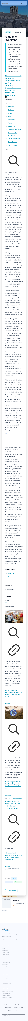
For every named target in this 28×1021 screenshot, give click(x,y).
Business (11, 110)
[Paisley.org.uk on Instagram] (9, 939)
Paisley (10, 123)
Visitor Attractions (6, 962)
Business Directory (6, 993)
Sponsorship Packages (7, 991)
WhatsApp (17, 882)
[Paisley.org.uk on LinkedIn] (19, 939)
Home (3, 948)
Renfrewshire (12, 145)
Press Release (12, 142)
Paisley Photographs (14, 129)
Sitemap (18, 1010)
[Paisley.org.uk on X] (6, 939)
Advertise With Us (6, 995)
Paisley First (5, 976)
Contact (4, 968)
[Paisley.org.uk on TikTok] (13, 939)
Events (10, 113)
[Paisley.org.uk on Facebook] (3, 939)
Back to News (12, 890)
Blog (9, 103)
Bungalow (11, 106)
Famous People (5, 966)
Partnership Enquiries (7, 997)
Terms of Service (18, 1007)
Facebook (9, 882)
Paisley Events (12, 126)
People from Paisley (14, 138)
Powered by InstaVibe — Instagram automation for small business (13, 1014)
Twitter (14, 878)
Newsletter (11, 120)
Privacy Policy (8, 1007)
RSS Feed (11, 1010)
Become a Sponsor (6, 983)
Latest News (5, 950)
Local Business (5, 981)
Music (10, 116)
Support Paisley (6, 979)
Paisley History (5, 954)
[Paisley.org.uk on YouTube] (16, 939)
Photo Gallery (5, 964)
